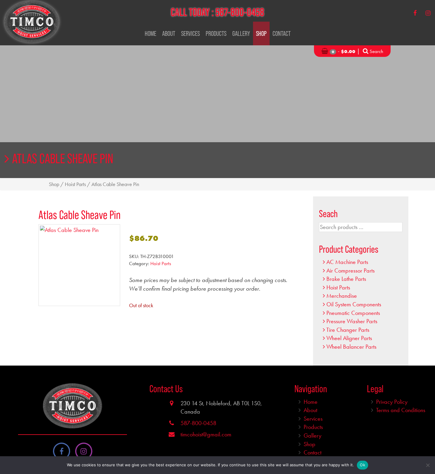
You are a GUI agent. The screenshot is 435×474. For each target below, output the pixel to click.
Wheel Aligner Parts (349, 338)
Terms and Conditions (400, 410)
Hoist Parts (75, 184)
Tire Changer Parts (347, 330)
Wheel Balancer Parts (351, 346)
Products (216, 33)
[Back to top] (426, 451)
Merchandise (341, 296)
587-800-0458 (239, 12)
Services (190, 33)
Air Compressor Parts (350, 270)
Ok (362, 464)
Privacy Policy (391, 402)
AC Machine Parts (347, 262)
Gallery (241, 33)
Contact (282, 33)
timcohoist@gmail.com (206, 434)
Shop (261, 33)
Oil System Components (353, 304)
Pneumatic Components (353, 313)
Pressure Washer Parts (351, 321)
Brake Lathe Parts (346, 279)
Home (150, 33)
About (168, 33)
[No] (428, 465)
